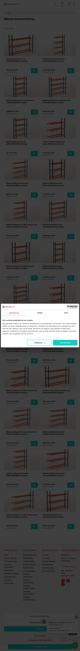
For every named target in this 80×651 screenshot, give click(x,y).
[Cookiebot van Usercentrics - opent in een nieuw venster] (68, 306)
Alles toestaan (65, 342)
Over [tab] (66, 313)
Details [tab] (40, 313)
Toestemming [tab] (14, 313)
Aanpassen (38, 342)
